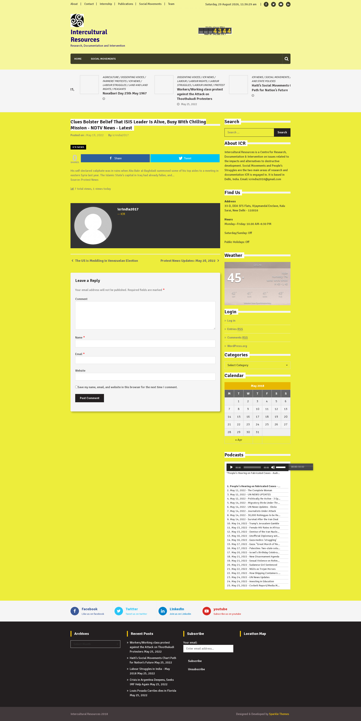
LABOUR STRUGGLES (105, 85)
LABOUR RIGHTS (188, 81)
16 (248, 417)
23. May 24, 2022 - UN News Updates (248, 577)
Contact (89, 4)
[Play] (231, 467)
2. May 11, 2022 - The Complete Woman (249, 490)
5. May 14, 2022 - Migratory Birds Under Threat (253, 502)
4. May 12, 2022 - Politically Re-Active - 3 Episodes (253, 498)
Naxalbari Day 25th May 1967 (115, 93)
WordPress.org (237, 346)
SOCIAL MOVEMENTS (268, 77)
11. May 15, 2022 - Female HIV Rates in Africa (253, 527)
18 (267, 417)
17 (257, 417)
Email (80, 354)
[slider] (281, 467)
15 (238, 417)
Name (80, 337)
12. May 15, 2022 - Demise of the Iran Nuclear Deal (253, 531)
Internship (106, 4)
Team (171, 4)
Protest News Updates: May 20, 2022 (188, 261)
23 (248, 424)
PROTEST (210, 85)
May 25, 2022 (180, 104)
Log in (231, 321)
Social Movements (150, 4)
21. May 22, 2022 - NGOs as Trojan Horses (251, 569)
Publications (125, 4)
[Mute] (273, 467)
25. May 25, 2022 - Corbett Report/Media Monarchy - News (253, 585)
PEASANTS (110, 89)
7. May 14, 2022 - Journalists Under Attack (251, 511)
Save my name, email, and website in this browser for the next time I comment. (127, 387)
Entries (235, 329)
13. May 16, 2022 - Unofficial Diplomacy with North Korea (253, 535)
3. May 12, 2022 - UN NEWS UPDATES (249, 494)
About (74, 4)
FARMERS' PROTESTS (105, 81)
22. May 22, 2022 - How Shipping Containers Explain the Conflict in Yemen (253, 573)
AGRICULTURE (101, 77)
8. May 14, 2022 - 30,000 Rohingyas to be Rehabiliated (253, 515)
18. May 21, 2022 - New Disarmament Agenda (253, 556)
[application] (257, 467)
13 (285, 409)
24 (257, 424)
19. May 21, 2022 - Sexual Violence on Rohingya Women (253, 560)
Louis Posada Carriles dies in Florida (153, 691)
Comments (237, 337)
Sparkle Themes (279, 714)
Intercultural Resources (89, 35)
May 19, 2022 (95, 135)
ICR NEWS (124, 81)
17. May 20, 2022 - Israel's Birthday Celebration (253, 552)
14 (229, 417)
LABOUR (172, 81)
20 (285, 417)
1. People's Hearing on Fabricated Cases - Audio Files (253, 486)
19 (276, 417)
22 (238, 424)
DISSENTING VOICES (122, 77)
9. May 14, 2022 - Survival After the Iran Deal (252, 519)
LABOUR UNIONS (193, 85)
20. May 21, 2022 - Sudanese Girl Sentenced (252, 564)
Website (80, 371)
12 (276, 409)
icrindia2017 (120, 135)
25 (267, 424)
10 (257, 409)
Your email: (190, 642)
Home (78, 58)
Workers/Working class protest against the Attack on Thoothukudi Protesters (191, 94)
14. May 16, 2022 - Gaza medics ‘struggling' (252, 540)
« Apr (238, 440)
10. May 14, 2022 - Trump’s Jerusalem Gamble (253, 523)
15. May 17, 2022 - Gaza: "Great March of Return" (253, 544)
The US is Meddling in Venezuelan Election (106, 261)
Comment (81, 299)
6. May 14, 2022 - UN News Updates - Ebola (252, 506)
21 (229, 424)
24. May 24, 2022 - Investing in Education (250, 581)
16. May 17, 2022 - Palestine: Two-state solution (253, 548)
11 (267, 409)
